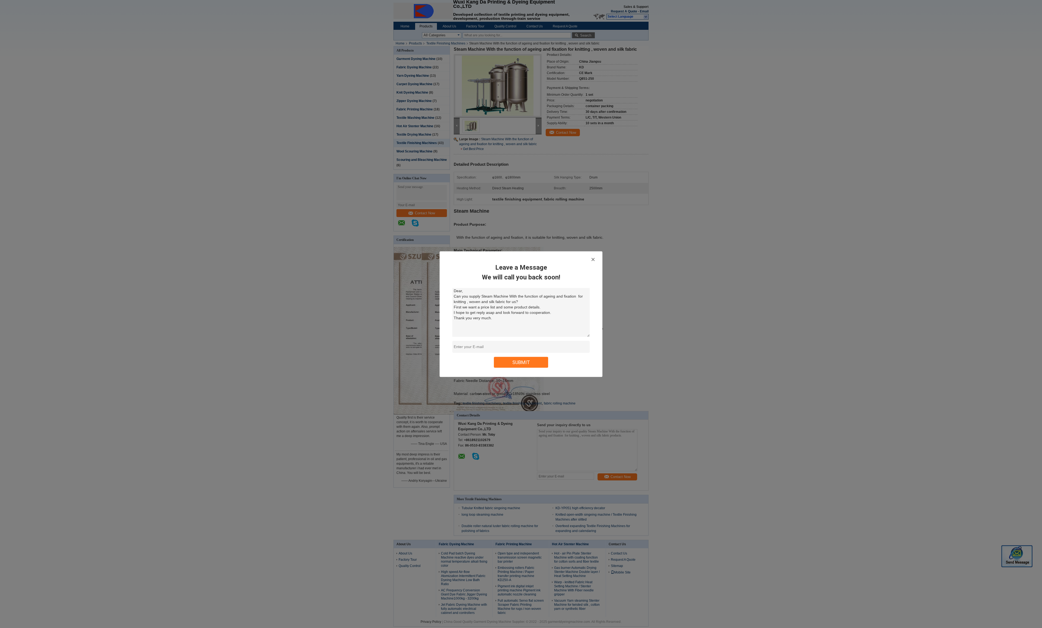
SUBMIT (521, 362)
